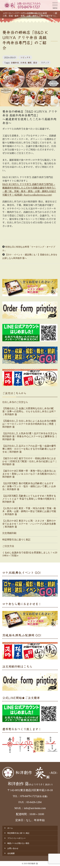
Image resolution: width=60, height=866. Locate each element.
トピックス (25, 57)
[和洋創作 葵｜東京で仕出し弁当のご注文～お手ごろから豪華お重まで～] (22, 5)
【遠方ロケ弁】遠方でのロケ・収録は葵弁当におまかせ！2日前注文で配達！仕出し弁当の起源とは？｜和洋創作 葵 (29, 461)
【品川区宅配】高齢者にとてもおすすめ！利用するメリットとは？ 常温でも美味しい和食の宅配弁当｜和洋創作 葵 (29, 499)
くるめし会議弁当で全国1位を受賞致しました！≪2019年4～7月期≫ (29, 554)
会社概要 (11, 853)
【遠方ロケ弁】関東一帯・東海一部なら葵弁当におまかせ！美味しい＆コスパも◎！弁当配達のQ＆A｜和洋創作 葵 (29, 474)
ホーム (10, 828)
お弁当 (23, 63)
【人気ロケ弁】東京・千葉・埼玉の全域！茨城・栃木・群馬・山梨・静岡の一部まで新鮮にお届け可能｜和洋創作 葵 (29, 511)
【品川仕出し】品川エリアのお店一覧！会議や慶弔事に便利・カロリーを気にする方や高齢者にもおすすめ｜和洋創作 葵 (29, 449)
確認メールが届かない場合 (18, 843)
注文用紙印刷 (9, 533)
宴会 (35, 63)
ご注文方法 (8, 546)
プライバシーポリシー (16, 838)
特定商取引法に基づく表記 (16, 539)
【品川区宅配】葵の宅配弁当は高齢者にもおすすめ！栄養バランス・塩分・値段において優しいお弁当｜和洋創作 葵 (29, 486)
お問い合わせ (12, 848)
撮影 (30, 63)
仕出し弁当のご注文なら (15, 402)
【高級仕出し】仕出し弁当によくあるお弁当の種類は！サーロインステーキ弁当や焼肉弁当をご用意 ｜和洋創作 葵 (29, 424)
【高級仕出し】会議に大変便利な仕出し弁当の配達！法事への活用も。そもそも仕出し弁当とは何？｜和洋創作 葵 (29, 411)
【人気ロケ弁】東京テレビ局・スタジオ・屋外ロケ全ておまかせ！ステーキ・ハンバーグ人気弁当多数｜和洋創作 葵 (29, 524)
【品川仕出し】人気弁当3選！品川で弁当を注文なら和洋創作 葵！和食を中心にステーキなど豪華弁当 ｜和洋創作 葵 (29, 436)
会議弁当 (15, 63)
